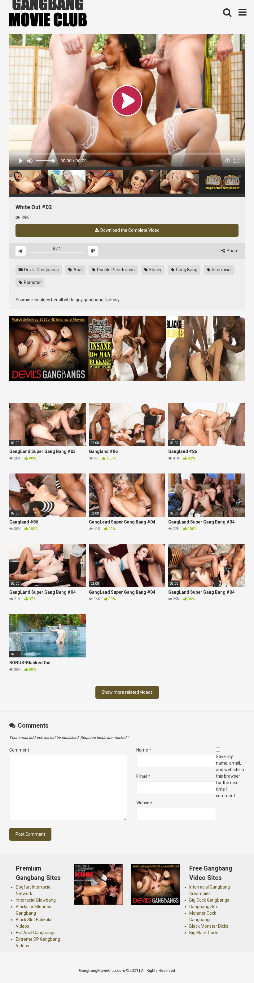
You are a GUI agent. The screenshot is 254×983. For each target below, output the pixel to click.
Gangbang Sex (203, 906)
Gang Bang (186, 269)
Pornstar (32, 282)
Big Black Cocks (204, 932)
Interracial (221, 269)
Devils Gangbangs (41, 269)
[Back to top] (233, 964)
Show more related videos (127, 692)
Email (143, 776)
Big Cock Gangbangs (209, 900)
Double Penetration (115, 269)
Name (143, 750)
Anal (77, 269)
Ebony (154, 269)
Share (232, 250)
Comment (19, 750)
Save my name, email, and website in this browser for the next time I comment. (230, 776)
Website (144, 802)
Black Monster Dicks (208, 926)
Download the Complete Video (129, 230)
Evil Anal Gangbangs (35, 932)
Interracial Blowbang (36, 900)
